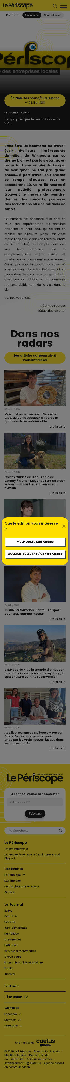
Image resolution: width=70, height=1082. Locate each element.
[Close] (64, 526)
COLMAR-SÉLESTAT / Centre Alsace (35, 554)
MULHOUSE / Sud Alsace (35, 542)
